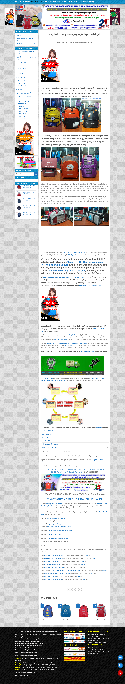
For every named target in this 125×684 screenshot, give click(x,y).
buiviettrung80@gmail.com (90, 285)
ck (84, 561)
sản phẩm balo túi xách (61, 339)
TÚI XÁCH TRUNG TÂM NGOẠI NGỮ (26, 58)
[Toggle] (108, 431)
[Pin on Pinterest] (77, 589)
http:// (58, 524)
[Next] (109, 613)
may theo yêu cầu (36, 2)
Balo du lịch (59, 503)
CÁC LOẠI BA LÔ (21, 62)
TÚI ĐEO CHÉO (22, 104)
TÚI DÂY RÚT (22, 116)
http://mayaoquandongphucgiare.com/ (59, 530)
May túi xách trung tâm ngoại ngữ (25, 39)
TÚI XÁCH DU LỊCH (23, 101)
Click (43, 462)
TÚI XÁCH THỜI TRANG (24, 96)
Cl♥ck (87, 555)
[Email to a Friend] (74, 589)
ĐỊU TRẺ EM (21, 118)
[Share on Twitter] (71, 589)
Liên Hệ (91, 2)
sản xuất (99, 427)
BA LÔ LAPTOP (22, 68)
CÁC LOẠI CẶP (21, 77)
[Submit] (36, 174)
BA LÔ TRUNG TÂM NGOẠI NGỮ (25, 53)
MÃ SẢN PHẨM (75, 2)
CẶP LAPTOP (21, 83)
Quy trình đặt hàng (98, 460)
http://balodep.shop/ (54, 534)
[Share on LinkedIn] (80, 589)
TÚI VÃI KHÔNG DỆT (24, 106)
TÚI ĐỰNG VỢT (22, 111)
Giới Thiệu (26, 2)
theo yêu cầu (48, 506)
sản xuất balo (68, 345)
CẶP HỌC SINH (22, 85)
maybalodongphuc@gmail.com (56, 518)
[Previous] (40, 613)
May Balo (101, 512)
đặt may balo (50, 503)
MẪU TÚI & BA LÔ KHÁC (24, 93)
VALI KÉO (19, 90)
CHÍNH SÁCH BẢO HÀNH (63, 2)
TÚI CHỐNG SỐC (23, 108)
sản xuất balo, (74, 252)
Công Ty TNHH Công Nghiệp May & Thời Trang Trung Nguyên (74, 470)
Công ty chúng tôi (74, 335)
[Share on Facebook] (68, 589)
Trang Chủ (18, 2)
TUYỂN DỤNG (84, 2)
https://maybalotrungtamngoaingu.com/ (59, 526)
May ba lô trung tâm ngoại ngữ (25, 44)
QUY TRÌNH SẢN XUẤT (49, 2)
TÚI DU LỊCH (21, 99)
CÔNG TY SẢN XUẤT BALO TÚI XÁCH (67, 472)
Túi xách (100, 503)
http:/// (58, 538)
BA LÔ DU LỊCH (22, 66)
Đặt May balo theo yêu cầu (76, 255)
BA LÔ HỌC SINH (23, 71)
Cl (82, 561)
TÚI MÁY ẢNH (22, 113)
